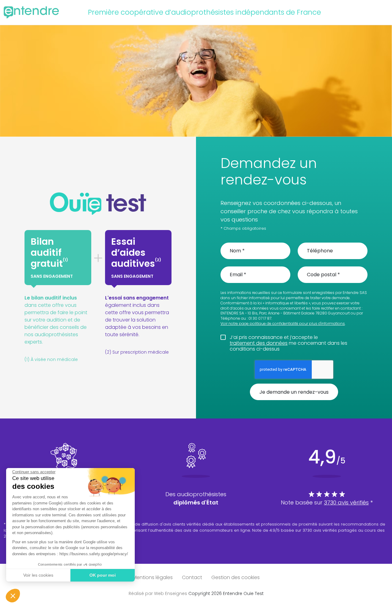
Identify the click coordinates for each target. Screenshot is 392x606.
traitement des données (259, 343)
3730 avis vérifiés (346, 502)
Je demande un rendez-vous (294, 392)
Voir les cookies (38, 575)
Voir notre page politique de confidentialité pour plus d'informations (283, 323)
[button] (13, 595)
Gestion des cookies (235, 577)
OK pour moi (102, 575)
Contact (192, 577)
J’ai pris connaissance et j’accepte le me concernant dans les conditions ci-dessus (288, 343)
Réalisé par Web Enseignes (158, 593)
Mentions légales (153, 577)
